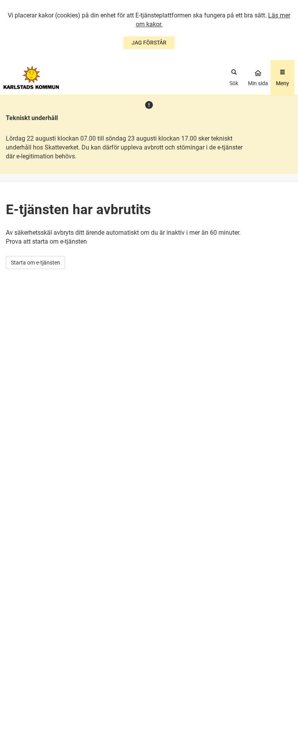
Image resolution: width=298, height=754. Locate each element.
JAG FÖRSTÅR (149, 43)
